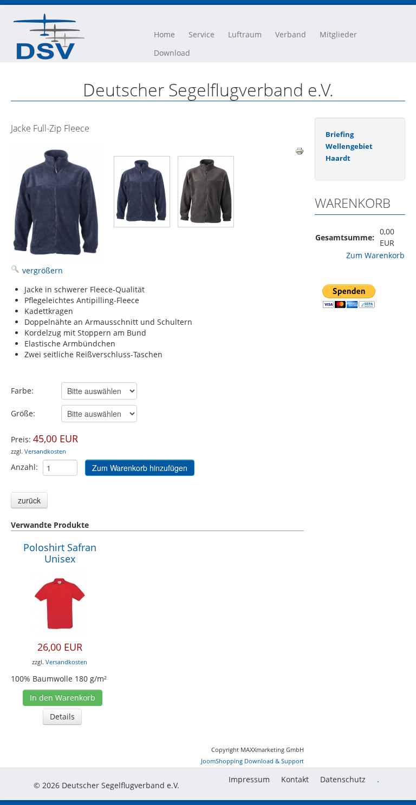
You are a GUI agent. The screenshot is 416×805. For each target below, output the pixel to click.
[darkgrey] (206, 191)
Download (172, 53)
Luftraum (245, 34)
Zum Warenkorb (375, 255)
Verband (290, 34)
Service (201, 34)
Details (62, 716)
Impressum (249, 779)
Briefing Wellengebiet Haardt (349, 146)
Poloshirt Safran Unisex (59, 553)
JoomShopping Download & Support (252, 761)
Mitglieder (338, 34)
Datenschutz (343, 779)
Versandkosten (45, 451)
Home (164, 34)
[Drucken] (299, 150)
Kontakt (295, 779)
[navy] (142, 191)
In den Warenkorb (62, 697)
